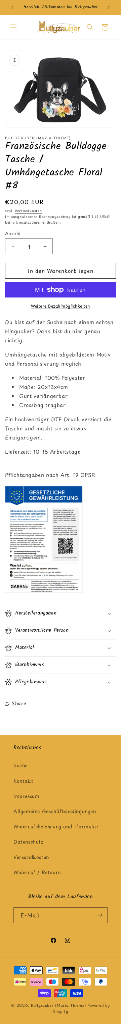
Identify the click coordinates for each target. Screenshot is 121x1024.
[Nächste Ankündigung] (108, 7)
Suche (20, 765)
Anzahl (13, 233)
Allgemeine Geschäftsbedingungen (54, 811)
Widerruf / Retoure (37, 872)
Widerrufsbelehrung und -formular (56, 826)
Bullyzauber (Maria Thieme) (58, 1005)
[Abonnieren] (99, 915)
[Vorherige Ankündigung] (12, 7)
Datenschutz (28, 841)
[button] (13, 27)
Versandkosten (28, 210)
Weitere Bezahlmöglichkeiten (60, 306)
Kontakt (23, 781)
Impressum (26, 796)
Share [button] (19, 703)
